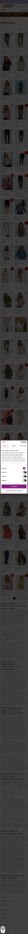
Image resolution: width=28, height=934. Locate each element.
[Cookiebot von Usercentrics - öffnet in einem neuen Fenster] (21, 442)
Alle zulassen (14, 486)
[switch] (25, 472)
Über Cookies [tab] (23, 445)
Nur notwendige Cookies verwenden (14, 490)
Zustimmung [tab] (5, 445)
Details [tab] (14, 445)
